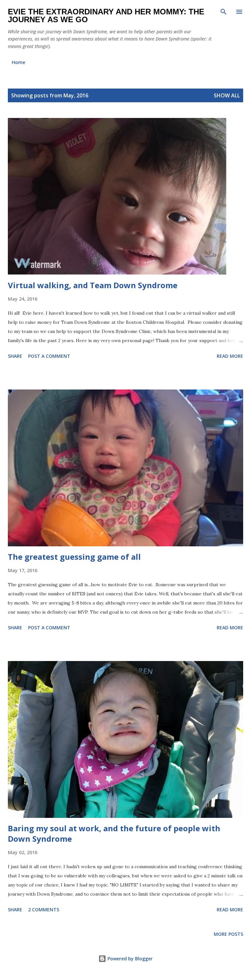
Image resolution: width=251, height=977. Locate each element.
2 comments (43, 909)
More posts (228, 934)
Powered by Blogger (129, 958)
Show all (227, 95)
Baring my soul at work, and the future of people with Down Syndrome (114, 833)
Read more (230, 356)
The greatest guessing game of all (74, 556)
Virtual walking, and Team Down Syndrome (92, 285)
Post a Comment (49, 356)
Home (18, 62)
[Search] (223, 12)
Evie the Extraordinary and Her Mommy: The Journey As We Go (106, 15)
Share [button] (15, 356)
